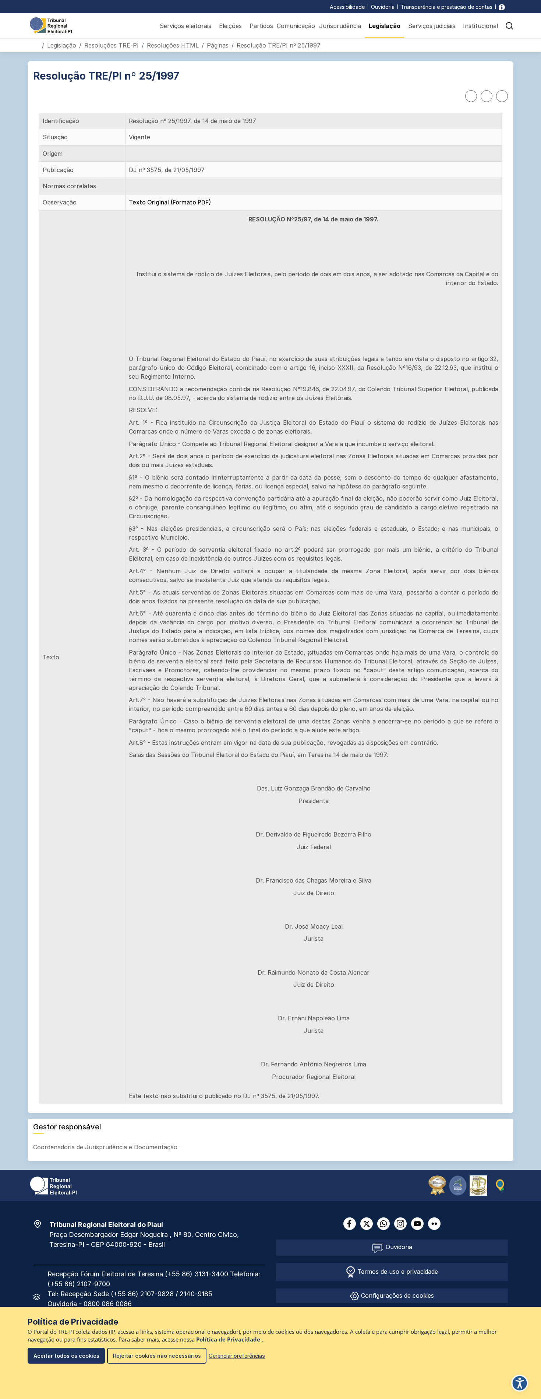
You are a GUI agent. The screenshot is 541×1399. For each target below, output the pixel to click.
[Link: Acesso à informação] (502, 6)
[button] (509, 25)
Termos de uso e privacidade (397, 1271)
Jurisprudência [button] (340, 25)
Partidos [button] (261, 25)
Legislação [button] (384, 25)
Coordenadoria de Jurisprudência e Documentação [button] (106, 1147)
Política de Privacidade (229, 1339)
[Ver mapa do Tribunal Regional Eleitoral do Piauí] (41, 1224)
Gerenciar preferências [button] (237, 1356)
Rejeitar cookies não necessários (157, 1356)
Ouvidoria (383, 7)
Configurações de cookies (396, 1295)
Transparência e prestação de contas (446, 7)
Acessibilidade (347, 7)
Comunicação (296, 25)
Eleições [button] (230, 25)
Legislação (61, 45)
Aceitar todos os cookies (66, 1356)
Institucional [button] (480, 25)
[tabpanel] (270, 608)
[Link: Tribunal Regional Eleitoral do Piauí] (53, 1185)
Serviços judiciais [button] (431, 25)
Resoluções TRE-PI (111, 45)
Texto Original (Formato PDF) (170, 202)
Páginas (218, 45)
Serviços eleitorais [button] (185, 25)
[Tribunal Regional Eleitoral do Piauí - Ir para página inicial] (51, 24)
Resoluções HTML (173, 45)
